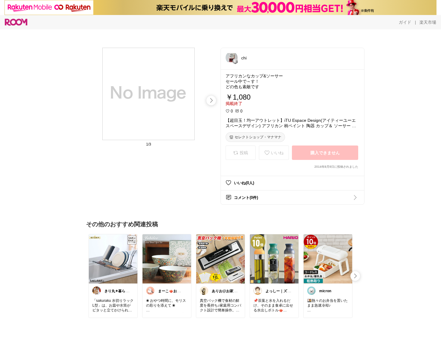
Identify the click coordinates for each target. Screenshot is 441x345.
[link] (113, 258)
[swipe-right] (211, 100)
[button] (232, 58)
